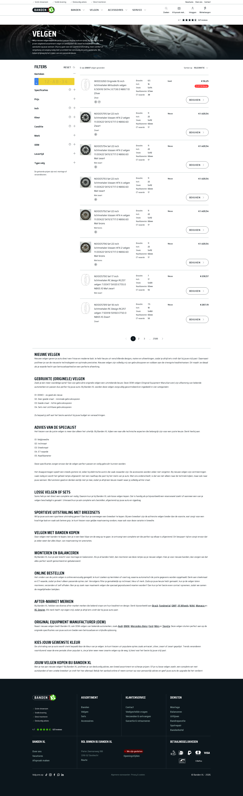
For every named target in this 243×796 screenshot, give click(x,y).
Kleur (37, 117)
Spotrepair (175, 725)
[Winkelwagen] (205, 8)
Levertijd (39, 154)
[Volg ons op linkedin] (62, 775)
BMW (127, 626)
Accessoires (87, 721)
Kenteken (39, 74)
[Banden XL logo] (43, 10)
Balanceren (176, 712)
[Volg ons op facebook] (54, 775)
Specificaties (41, 90)
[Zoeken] (166, 8)
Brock (155, 606)
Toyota (166, 626)
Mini (156, 626)
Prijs (36, 99)
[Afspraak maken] (179, 8)
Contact (207, 2)
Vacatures (189, 2)
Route (84, 760)
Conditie (38, 127)
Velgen (84, 712)
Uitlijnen (174, 716)
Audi (120, 626)
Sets (83, 716)
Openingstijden (132, 756)
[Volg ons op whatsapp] (58, 775)
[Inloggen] (192, 8)
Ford (150, 626)
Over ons (198, 2)
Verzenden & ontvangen (138, 716)
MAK (192, 606)
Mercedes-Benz (139, 626)
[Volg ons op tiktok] (46, 775)
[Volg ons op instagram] (50, 775)
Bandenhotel (177, 730)
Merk (37, 136)
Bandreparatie (177, 721)
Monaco (200, 606)
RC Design (39, 610)
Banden (85, 707)
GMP (174, 606)
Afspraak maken (40, 760)
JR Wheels (183, 606)
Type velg (39, 163)
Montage (175, 707)
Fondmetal (165, 606)
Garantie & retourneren (138, 721)
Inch (36, 108)
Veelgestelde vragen (136, 712)
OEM (36, 145)
